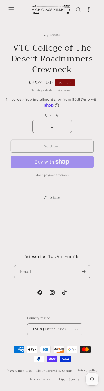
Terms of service (41, 379)
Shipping (36, 90)
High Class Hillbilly (31, 370)
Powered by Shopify (59, 370)
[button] (11, 10)
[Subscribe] (84, 271)
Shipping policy (69, 379)
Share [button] (55, 197)
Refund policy (87, 370)
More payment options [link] (52, 175)
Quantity (52, 115)
